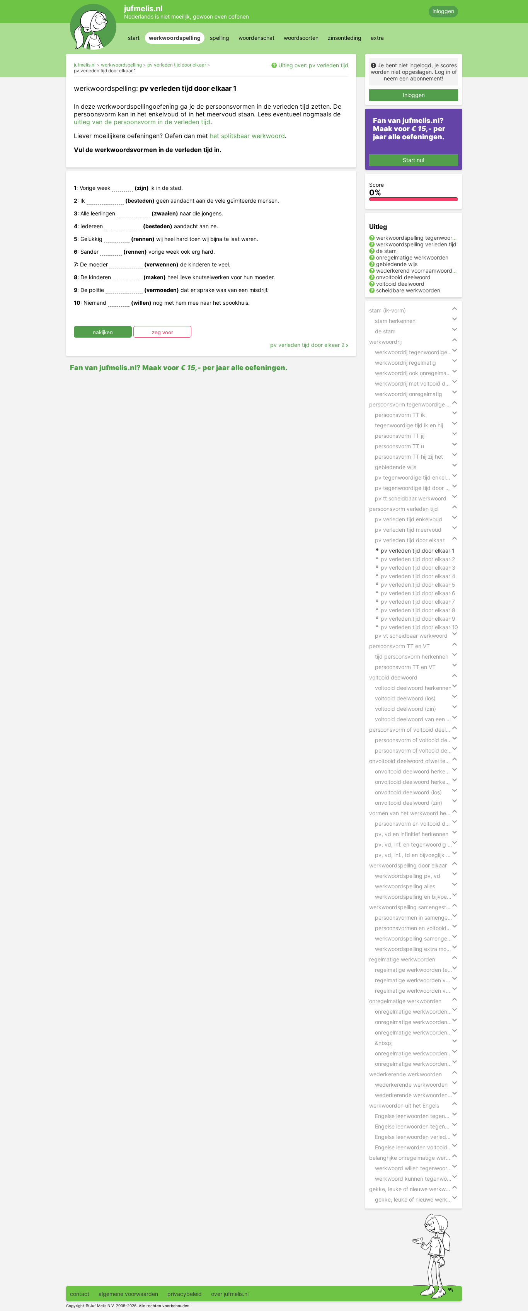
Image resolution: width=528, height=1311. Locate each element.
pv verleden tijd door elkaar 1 (105, 70)
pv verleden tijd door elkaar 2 (308, 344)
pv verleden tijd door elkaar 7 (418, 601)
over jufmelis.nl (230, 1294)
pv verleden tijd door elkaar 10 (419, 627)
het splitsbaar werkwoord (247, 136)
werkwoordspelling (175, 37)
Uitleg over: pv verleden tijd (313, 65)
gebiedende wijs (396, 264)
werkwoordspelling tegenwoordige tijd (424, 237)
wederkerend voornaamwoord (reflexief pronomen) (440, 270)
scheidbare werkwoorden (408, 290)
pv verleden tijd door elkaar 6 (418, 593)
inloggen (443, 11)
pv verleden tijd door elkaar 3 (418, 567)
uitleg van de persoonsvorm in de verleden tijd (142, 122)
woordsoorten (301, 37)
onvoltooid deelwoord (403, 277)
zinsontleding (344, 37)
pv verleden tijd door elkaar (176, 65)
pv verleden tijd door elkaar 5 (418, 584)
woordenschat (256, 37)
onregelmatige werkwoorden (412, 257)
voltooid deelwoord (400, 283)
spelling (219, 37)
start (134, 37)
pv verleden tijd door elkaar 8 (418, 610)
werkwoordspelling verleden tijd (416, 244)
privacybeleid (184, 1294)
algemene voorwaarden (128, 1294)
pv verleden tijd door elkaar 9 (418, 618)
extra (377, 37)
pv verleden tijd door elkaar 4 (418, 576)
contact (79, 1294)
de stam (386, 251)
